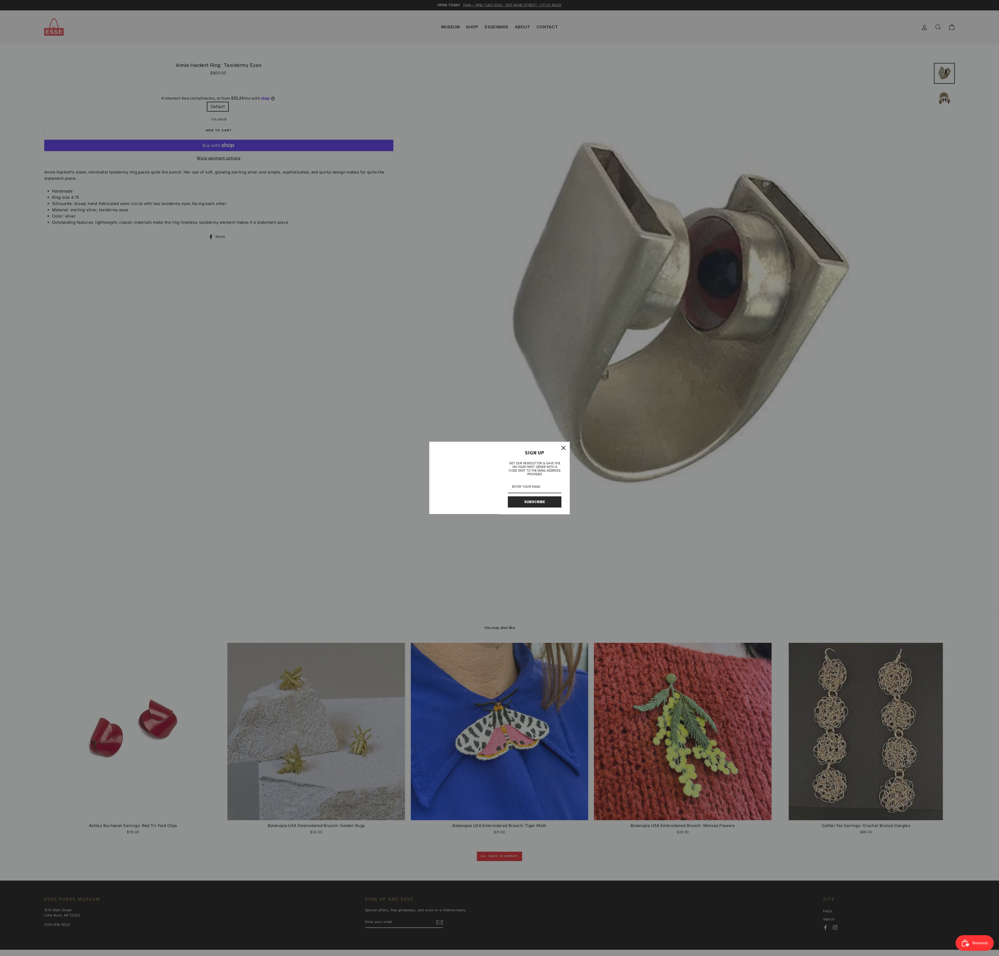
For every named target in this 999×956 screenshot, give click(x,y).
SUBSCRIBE (534, 501)
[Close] (563, 448)
